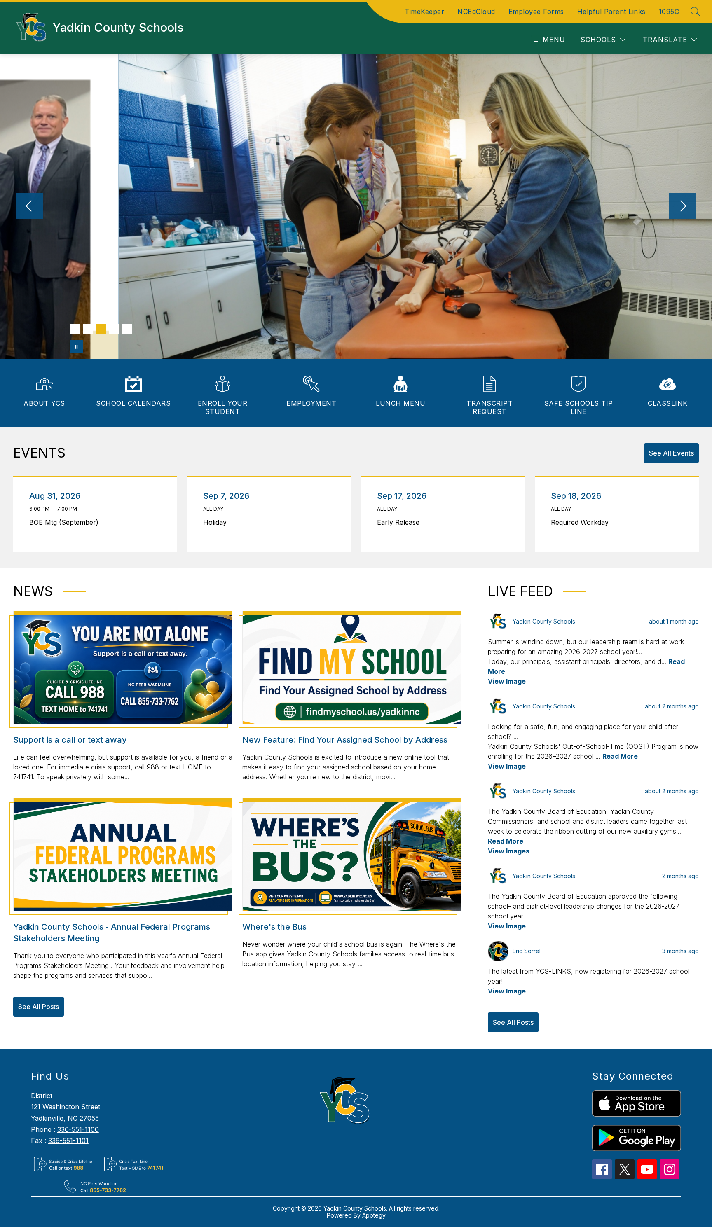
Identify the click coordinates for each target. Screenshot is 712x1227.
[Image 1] (75, 329)
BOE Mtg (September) (66, 522)
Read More (620, 756)
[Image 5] (127, 329)
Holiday (217, 522)
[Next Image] (682, 207)
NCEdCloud (476, 11)
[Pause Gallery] (76, 346)
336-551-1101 (68, 1140)
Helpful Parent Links (611, 11)
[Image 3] (101, 329)
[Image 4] (114, 329)
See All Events (671, 453)
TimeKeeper (424, 11)
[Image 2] (88, 329)
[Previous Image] (29, 207)
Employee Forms (536, 11)
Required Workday (582, 522)
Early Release (400, 522)
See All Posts (38, 1007)
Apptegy (374, 1215)
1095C (669, 11)
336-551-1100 (78, 1129)
